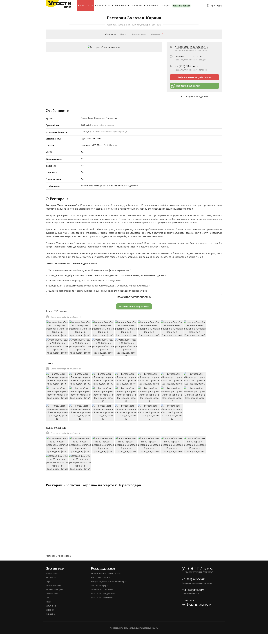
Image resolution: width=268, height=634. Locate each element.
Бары (48, 597)
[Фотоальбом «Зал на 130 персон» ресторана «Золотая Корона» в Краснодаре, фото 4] (126, 328)
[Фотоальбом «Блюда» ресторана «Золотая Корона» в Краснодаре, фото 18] (126, 411)
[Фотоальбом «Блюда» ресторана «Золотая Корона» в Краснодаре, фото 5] (149, 378)
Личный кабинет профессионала (106, 573)
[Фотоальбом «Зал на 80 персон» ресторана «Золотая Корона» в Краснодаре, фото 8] (57, 462)
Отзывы (157, 34)
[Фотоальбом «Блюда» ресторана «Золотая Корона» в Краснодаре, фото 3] (103, 378)
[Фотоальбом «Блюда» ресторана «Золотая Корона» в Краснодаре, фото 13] (172, 394)
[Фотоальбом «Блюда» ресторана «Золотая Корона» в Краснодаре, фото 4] (126, 378)
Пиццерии (50, 614)
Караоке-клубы (52, 593)
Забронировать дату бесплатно (194, 77)
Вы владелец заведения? (194, 96)
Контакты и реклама (100, 577)
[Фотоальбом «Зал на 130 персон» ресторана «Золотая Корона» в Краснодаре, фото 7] (195, 328)
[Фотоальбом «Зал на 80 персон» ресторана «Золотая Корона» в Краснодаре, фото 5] (149, 444)
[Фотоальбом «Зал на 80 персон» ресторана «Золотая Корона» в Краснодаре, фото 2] (80, 444)
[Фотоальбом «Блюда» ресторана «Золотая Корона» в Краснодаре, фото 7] (195, 378)
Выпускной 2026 (121, 5)
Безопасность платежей (102, 589)
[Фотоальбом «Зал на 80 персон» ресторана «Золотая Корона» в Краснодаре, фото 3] (103, 444)
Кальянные (51, 605)
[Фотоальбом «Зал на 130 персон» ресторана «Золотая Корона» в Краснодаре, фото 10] (103, 346)
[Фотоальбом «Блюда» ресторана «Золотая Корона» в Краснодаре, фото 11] (126, 394)
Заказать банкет (181, 5)
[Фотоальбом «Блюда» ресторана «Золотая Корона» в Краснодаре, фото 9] (80, 392)
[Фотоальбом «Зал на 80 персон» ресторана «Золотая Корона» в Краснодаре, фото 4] (126, 444)
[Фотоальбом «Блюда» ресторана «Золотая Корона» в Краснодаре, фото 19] (149, 411)
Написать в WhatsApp (188, 85)
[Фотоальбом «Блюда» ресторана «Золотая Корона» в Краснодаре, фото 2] (80, 378)
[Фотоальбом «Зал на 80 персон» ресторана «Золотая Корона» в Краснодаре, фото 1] (57, 444)
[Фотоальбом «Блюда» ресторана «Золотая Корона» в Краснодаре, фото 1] (57, 378)
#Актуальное (139, 34)
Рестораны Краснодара (58, 555)
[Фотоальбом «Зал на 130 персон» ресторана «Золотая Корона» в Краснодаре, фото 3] (103, 328)
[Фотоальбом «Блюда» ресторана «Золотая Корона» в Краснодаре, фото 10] (103, 394)
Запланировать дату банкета (134, 306)
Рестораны (51, 577)
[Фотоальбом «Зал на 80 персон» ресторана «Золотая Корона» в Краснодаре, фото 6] (172, 444)
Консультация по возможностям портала (110, 581)
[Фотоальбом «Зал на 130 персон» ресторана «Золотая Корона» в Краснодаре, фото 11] (126, 346)
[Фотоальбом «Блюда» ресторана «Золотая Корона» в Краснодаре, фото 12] (149, 394)
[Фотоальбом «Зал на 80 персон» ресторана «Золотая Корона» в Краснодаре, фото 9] (80, 462)
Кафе (48, 581)
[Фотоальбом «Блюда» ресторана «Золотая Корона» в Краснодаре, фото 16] (80, 411)
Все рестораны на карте (157, 5)
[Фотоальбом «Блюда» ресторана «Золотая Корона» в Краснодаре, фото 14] (195, 394)
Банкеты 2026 (85, 5)
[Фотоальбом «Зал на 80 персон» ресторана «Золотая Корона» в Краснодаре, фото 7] (195, 444)
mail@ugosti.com (193, 590)
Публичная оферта (99, 585)
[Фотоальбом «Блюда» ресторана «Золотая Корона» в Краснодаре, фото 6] (172, 378)
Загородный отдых (54, 589)
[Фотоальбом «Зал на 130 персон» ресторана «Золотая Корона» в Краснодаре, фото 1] (57, 328)
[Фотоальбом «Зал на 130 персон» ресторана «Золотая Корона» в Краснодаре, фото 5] (149, 328)
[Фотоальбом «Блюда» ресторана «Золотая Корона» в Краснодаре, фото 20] (172, 411)
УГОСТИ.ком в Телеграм (102, 597)
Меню (124, 34)
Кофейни (50, 610)
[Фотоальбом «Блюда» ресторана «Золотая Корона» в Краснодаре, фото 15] (57, 411)
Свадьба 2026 (102, 5)
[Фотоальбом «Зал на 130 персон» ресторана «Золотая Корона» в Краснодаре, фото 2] (80, 328)
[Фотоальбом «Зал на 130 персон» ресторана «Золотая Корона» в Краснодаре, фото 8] (57, 345)
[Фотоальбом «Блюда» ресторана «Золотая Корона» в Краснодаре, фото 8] (57, 392)
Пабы (48, 601)
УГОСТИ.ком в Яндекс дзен (103, 593)
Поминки (137, 5)
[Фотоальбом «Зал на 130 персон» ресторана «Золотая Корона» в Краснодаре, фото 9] (80, 345)
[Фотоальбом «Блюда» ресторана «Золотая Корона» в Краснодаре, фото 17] (103, 411)
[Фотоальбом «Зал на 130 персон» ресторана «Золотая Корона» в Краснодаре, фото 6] (172, 328)
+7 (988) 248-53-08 (193, 579)
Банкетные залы (53, 585)
